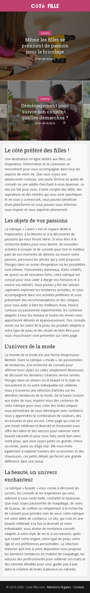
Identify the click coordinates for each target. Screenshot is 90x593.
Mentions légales (59, 587)
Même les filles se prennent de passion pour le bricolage (45, 46)
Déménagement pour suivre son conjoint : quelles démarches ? (45, 112)
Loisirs (45, 33)
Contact (78, 587)
